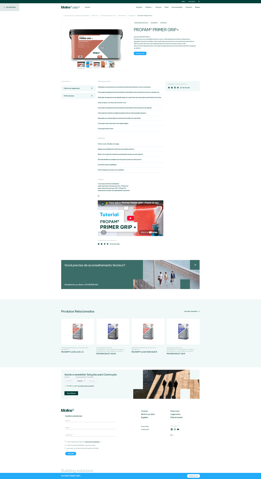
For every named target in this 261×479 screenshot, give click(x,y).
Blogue (197, 7)
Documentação (177, 7)
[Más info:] (171, 430)
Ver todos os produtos (191, 311)
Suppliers (144, 417)
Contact (144, 411)
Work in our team (148, 414)
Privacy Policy (145, 426)
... (61, 15)
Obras (166, 7)
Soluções (139, 7)
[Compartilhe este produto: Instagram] (101, 244)
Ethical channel (176, 417)
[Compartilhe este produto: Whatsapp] (99, 244)
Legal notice (175, 414)
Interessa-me (140, 53)
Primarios (132, 15)
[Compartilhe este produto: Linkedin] (104, 244)
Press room (174, 411)
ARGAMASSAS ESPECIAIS (108, 15)
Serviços (158, 7)
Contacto (188, 7)
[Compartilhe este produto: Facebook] (107, 244)
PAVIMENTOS (122, 15)
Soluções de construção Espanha (77, 15)
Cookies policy (145, 429)
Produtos (148, 7)
